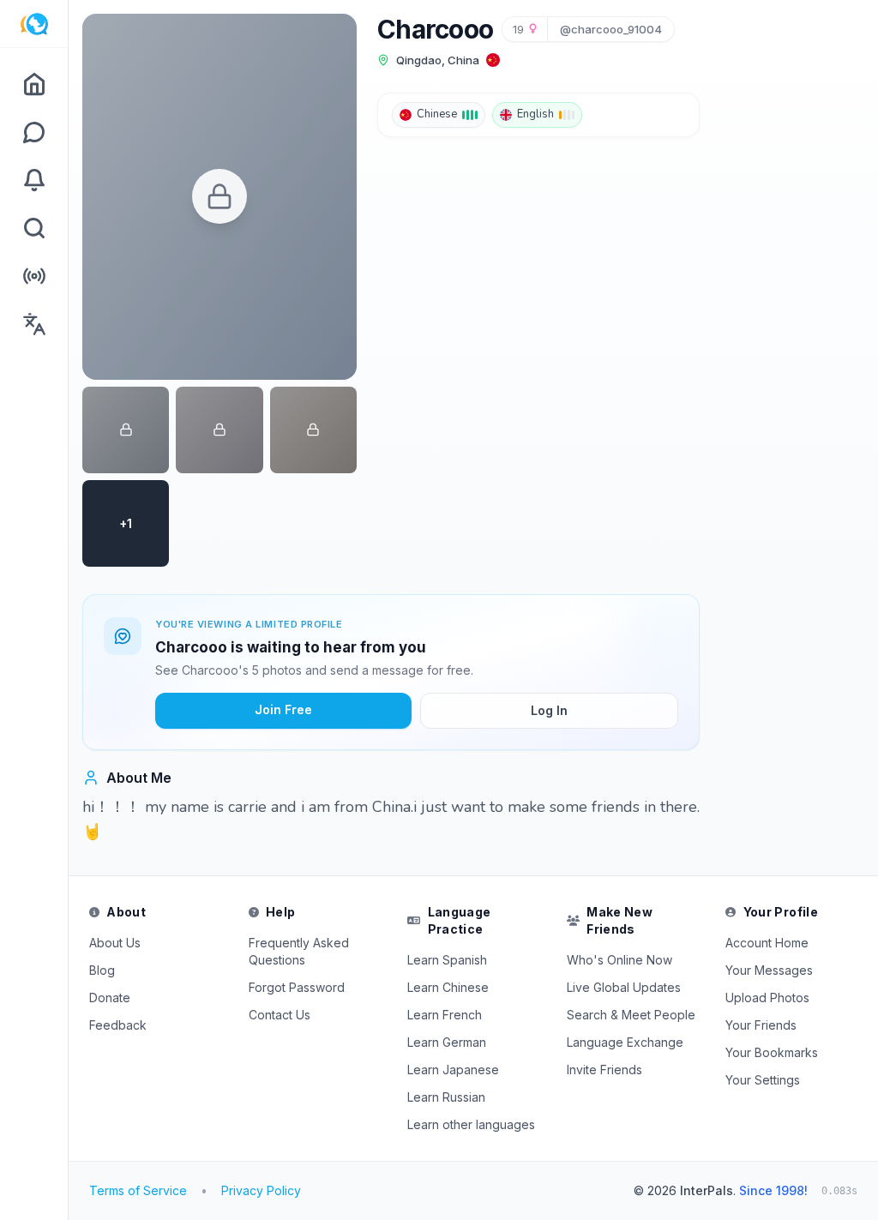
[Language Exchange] (33, 324)
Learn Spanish (447, 960)
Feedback (118, 1025)
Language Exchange (625, 1042)
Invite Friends (604, 1069)
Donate (109, 997)
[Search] (33, 228)
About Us (115, 942)
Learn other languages (471, 1124)
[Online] (33, 276)
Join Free (283, 709)
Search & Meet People (631, 1014)
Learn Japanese (453, 1069)
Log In (549, 710)
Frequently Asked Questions (299, 951)
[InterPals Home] (34, 24)
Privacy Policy (261, 1190)
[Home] (33, 84)
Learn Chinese (448, 987)
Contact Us (279, 1014)
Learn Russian (446, 1097)
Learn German (446, 1042)
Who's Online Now (619, 960)
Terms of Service (138, 1190)
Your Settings (762, 1080)
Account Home (767, 942)
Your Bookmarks (771, 1052)
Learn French (444, 1014)
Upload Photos (767, 997)
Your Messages (769, 970)
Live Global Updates (624, 987)
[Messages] (33, 132)
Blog (102, 970)
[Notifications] (33, 180)
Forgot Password (297, 987)
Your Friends (761, 1025)
